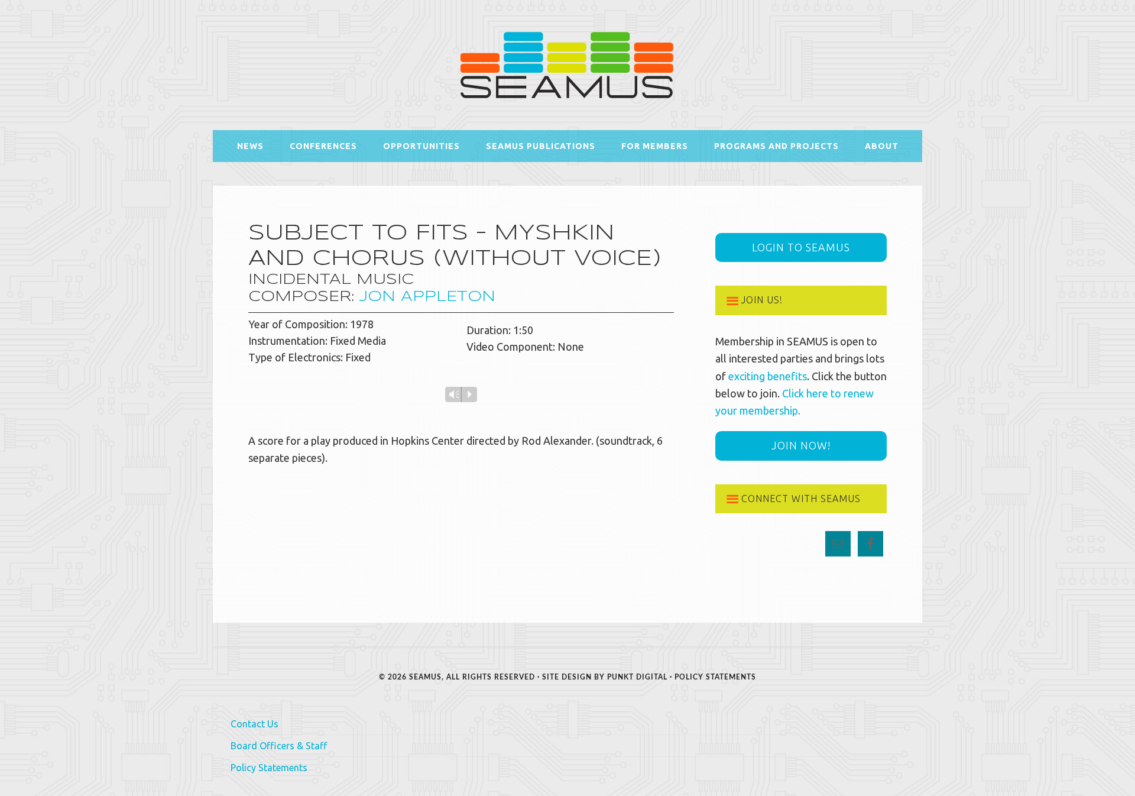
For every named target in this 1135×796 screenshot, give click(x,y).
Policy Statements (715, 677)
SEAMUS (567, 65)
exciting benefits (767, 376)
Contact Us (254, 724)
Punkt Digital (637, 677)
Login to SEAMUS (801, 247)
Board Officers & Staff (279, 745)
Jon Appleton (427, 297)
